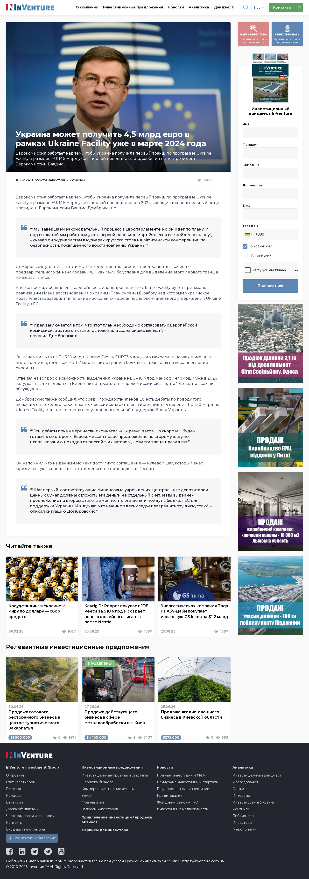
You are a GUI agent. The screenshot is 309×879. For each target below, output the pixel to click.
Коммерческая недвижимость (108, 789)
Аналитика (199, 7)
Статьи (238, 789)
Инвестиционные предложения (133, 7)
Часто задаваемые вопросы (30, 816)
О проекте (15, 775)
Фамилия (250, 144)
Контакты (14, 822)
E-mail (248, 205)
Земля (87, 795)
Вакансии (14, 802)
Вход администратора (25, 829)
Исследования (245, 782)
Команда (13, 795)
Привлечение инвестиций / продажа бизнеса (117, 819)
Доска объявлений (22, 809)
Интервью (241, 795)
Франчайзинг (93, 802)
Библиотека (243, 816)
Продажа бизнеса (97, 782)
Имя (246, 124)
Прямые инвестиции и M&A (181, 775)
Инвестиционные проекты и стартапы (115, 775)
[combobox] (248, 234)
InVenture (32, 767)
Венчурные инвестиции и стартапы (187, 782)
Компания (251, 165)
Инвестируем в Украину (253, 802)
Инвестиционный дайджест (256, 775)
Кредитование (170, 795)
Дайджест (224, 7)
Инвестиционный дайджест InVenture (270, 111)
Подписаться (270, 286)
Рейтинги (240, 809)
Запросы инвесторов (100, 809)
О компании (87, 7)
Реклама (13, 789)
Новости (176, 7)
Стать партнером (20, 782)
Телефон (250, 226)
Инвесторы (242, 822)
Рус (257, 7)
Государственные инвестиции (183, 789)
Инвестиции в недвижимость (182, 809)
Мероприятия (244, 829)
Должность (252, 185)
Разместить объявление (35, 838)
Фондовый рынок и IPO (177, 802)
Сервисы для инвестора (105, 830)
